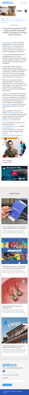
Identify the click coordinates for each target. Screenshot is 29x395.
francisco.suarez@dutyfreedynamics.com (12, 135)
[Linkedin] (4, 372)
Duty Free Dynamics (7, 42)
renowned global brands (13, 112)
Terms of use (11, 374)
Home (2, 18)
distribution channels (7, 119)
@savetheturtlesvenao (8, 128)
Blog (7, 18)
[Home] (8, 3)
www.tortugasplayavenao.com (10, 126)
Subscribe (7, 385)
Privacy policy (5, 374)
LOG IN (21, 3)
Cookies (16, 374)
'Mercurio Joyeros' (6, 104)
